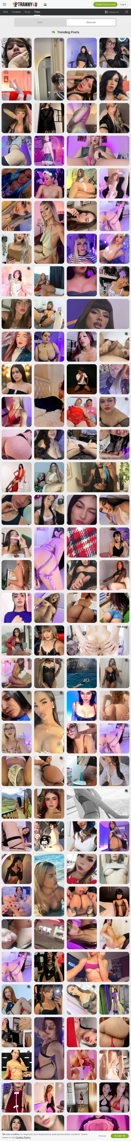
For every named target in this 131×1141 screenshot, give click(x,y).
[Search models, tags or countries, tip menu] (126, 12)
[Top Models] (45, 4)
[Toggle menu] (4, 4)
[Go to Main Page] (25, 4)
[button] (17, 53)
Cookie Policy (23, 1137)
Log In (123, 4)
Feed (39, 22)
